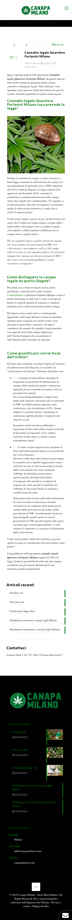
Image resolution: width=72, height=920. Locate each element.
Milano (18, 839)
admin (46, 63)
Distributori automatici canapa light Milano (33, 620)
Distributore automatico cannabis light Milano (35, 629)
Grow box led (17, 602)
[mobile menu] (66, 8)
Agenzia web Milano (38, 902)
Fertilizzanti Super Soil (22, 611)
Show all (58, 44)
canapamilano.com (24, 862)
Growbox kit (16, 593)
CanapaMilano (15, 295)
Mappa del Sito (40, 906)
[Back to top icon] (36, 887)
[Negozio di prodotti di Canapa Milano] (36, 10)
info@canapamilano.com (27, 851)
